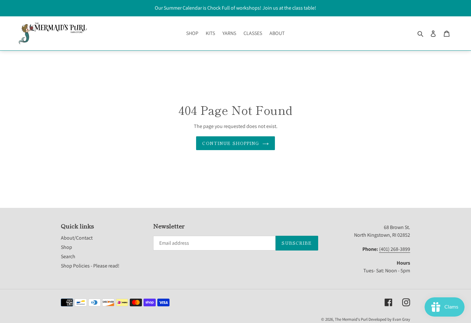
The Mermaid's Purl (351, 319)
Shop (66, 247)
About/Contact (77, 237)
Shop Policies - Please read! (90, 265)
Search (68, 256)
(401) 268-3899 (394, 249)
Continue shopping (230, 143)
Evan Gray (401, 319)
